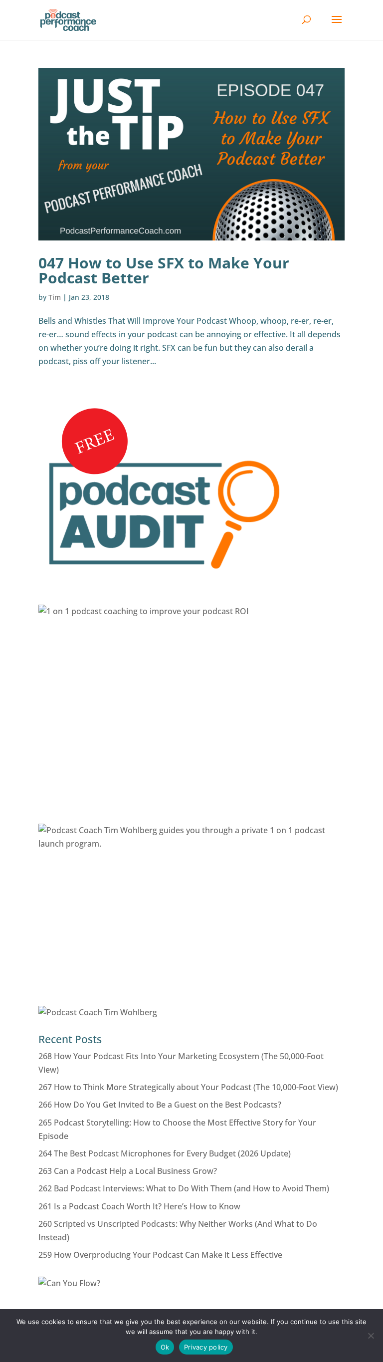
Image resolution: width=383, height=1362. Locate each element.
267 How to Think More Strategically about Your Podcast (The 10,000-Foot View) (188, 1087)
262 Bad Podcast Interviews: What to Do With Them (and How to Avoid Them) (183, 1188)
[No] (371, 1336)
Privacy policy (206, 1347)
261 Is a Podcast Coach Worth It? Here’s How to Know (139, 1206)
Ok (165, 1347)
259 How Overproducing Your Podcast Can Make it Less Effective (160, 1254)
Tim (54, 297)
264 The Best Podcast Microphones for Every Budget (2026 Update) (164, 1153)
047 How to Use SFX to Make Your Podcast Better (163, 270)
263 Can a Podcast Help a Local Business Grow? (127, 1170)
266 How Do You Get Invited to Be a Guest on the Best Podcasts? (159, 1104)
